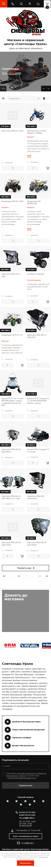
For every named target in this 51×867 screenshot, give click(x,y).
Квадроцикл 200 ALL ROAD (13, 201)
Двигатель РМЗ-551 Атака (12, 131)
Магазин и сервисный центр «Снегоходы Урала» (25, 42)
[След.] (46, 576)
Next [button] (48, 88)
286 (39, 576)
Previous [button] (43, 88)
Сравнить (9, 162)
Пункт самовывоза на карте (25, 836)
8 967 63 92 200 (27, 815)
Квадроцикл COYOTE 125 (12, 335)
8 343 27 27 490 (27, 812)
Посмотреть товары (11, 73)
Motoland (30, 137)
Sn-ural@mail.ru (26, 818)
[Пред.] (4, 576)
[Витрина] (43, 98)
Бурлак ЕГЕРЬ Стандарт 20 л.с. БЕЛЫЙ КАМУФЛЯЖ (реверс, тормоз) (38, 400)
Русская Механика (34, 280)
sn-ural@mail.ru (28, 843)
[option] (25, 71)
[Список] (48, 98)
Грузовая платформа (35, 274)
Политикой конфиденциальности (22, 778)
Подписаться (25, 785)
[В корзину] (47, 168)
